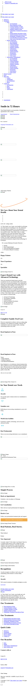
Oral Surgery (13, 54)
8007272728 (8, 2)
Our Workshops (11, 80)
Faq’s (5, 75)
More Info (6, 76)
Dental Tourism (7, 74)
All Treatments (13, 23)
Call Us (3, 590)
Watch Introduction (14, 114)
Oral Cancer (13, 55)
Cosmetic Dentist (14, 46)
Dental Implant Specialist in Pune (18, 33)
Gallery (8, 78)
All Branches (10, 85)
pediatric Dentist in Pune (16, 29)
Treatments (6, 21)
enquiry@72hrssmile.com (11, 3)
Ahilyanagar (10, 89)
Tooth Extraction (14, 51)
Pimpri (8, 87)
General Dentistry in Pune (16, 26)
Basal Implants (13, 43)
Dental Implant (13, 50)
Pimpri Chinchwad (11, 40)
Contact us (6, 83)
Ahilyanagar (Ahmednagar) (13, 57)
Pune (8, 22)
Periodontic (13, 69)
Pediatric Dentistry (14, 47)
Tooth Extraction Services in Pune (18, 35)
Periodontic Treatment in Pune (17, 36)
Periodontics (13, 53)
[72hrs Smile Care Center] (7, 14)
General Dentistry (14, 44)
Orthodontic (13, 65)
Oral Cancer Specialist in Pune (17, 39)
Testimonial (10, 79)
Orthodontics (13, 48)
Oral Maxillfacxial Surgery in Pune (18, 37)
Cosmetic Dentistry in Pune (16, 28)
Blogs (8, 82)
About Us (6, 19)
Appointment (7, 100)
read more (3, 584)
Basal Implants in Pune (15, 25)
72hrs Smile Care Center (16, 680)
